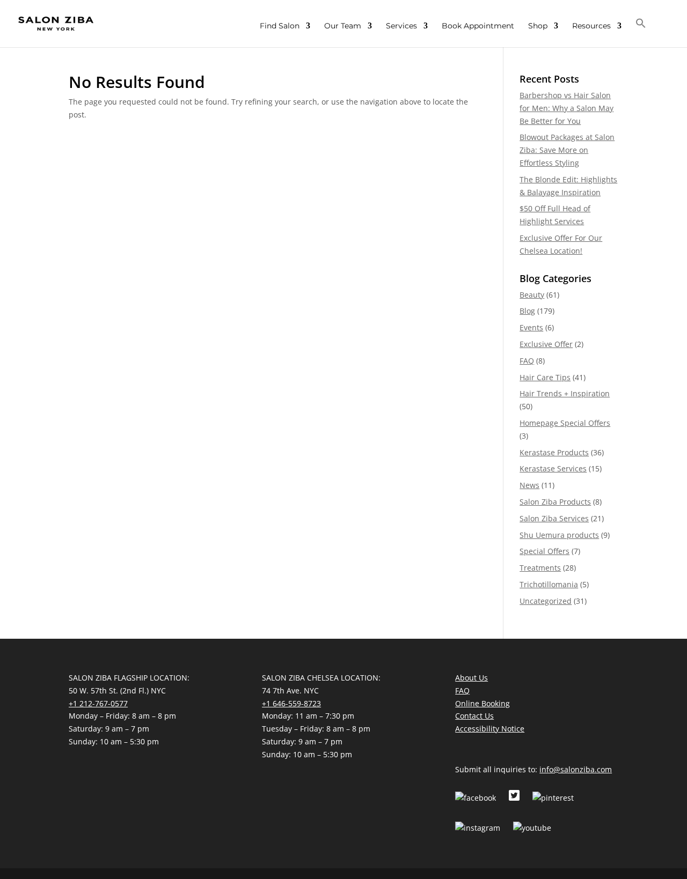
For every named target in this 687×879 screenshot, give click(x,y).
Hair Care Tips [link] (545, 377)
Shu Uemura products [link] (559, 535)
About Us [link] (471, 678)
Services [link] (401, 26)
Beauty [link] (532, 295)
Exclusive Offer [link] (546, 344)
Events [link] (531, 327)
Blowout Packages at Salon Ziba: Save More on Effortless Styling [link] (567, 150)
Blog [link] (527, 311)
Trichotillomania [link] (549, 584)
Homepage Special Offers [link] (565, 423)
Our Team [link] (342, 26)
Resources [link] (591, 26)
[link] (55, 23)
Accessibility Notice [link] (489, 728)
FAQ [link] (527, 361)
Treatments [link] (540, 568)
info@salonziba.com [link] (575, 769)
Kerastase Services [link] (553, 468)
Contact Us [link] (474, 716)
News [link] (529, 485)
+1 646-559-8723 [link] (291, 703)
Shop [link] (537, 26)
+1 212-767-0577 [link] (98, 703)
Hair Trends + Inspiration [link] (565, 393)
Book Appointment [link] (478, 26)
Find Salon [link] (279, 26)
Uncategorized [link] (546, 601)
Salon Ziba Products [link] (555, 502)
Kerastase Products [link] (554, 452)
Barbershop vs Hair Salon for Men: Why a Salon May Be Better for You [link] (566, 108)
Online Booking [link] (482, 703)
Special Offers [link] (544, 551)
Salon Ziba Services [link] (554, 518)
